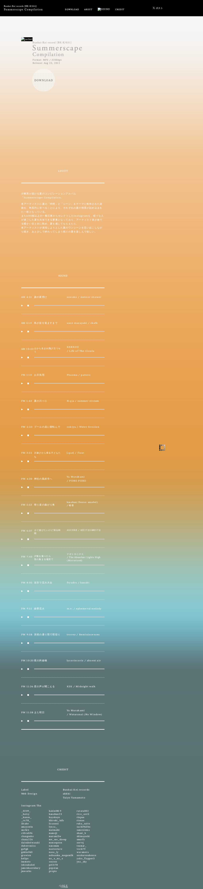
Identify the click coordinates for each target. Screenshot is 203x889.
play (22, 305)
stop (28, 305)
